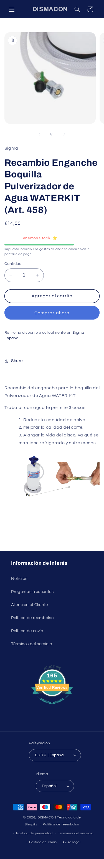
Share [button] (17, 361)
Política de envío (27, 631)
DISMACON (46, 817)
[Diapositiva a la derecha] (65, 134)
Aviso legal (71, 842)
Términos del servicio (31, 644)
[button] (11, 9)
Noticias (19, 579)
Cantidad (12, 264)
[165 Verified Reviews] (52, 707)
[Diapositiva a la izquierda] (39, 134)
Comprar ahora (52, 313)
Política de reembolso (32, 618)
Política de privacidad (34, 833)
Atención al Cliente (29, 605)
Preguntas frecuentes (32, 592)
